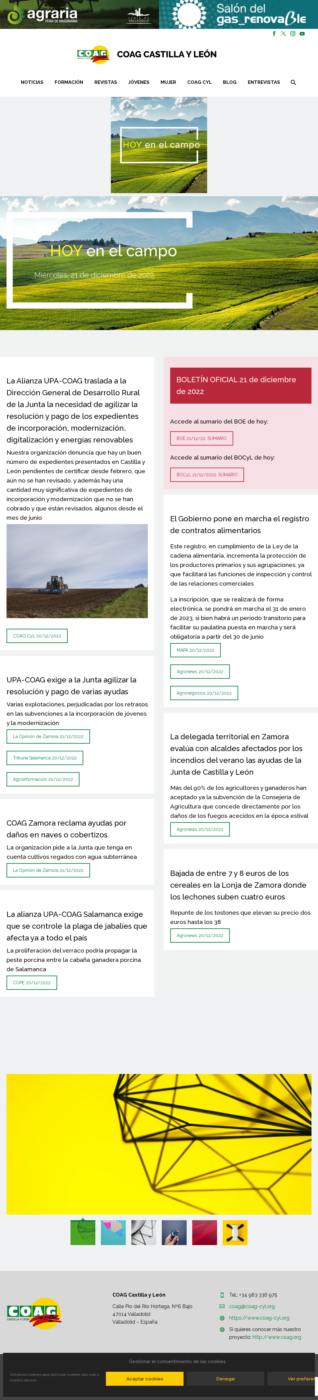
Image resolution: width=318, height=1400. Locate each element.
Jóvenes (138, 82)
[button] (79, 14)
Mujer (168, 82)
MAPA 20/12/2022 (195, 650)
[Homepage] (184, 54)
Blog (230, 82)
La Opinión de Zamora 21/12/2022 (48, 736)
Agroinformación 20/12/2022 (43, 779)
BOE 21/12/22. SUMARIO (202, 438)
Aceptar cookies (144, 1379)
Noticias (32, 82)
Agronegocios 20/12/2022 (204, 693)
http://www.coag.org (276, 1337)
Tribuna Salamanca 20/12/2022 (45, 757)
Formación (69, 82)
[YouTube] (302, 33)
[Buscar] (293, 82)
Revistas (105, 82)
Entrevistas (264, 82)
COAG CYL (199, 82)
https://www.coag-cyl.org (259, 1318)
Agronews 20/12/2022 (200, 671)
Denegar (225, 1379)
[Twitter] (283, 33)
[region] (79, 14)
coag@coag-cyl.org (252, 1306)
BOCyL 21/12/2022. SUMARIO (207, 474)
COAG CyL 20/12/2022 (37, 635)
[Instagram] (293, 33)
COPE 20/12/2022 (32, 982)
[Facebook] (274, 33)
